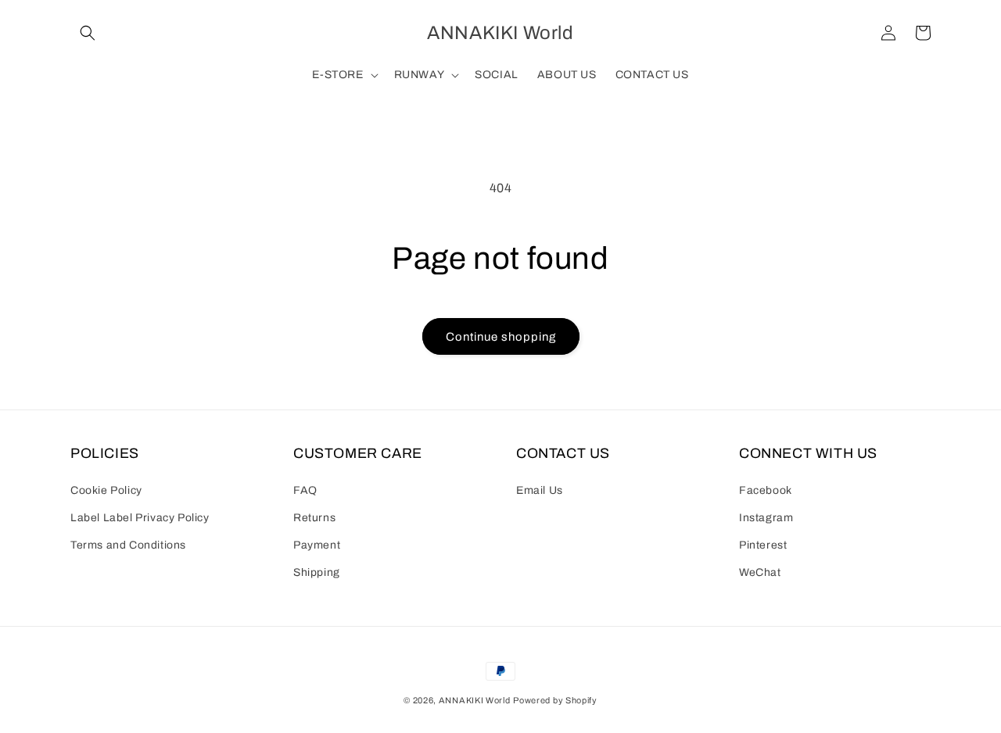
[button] (87, 33)
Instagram (766, 518)
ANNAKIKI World (475, 700)
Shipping (316, 572)
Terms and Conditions (128, 545)
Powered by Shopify (555, 700)
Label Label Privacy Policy (140, 518)
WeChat (760, 572)
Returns (314, 518)
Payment (316, 545)
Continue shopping (501, 337)
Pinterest (763, 545)
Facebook (765, 490)
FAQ (305, 490)
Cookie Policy (106, 490)
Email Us (539, 490)
